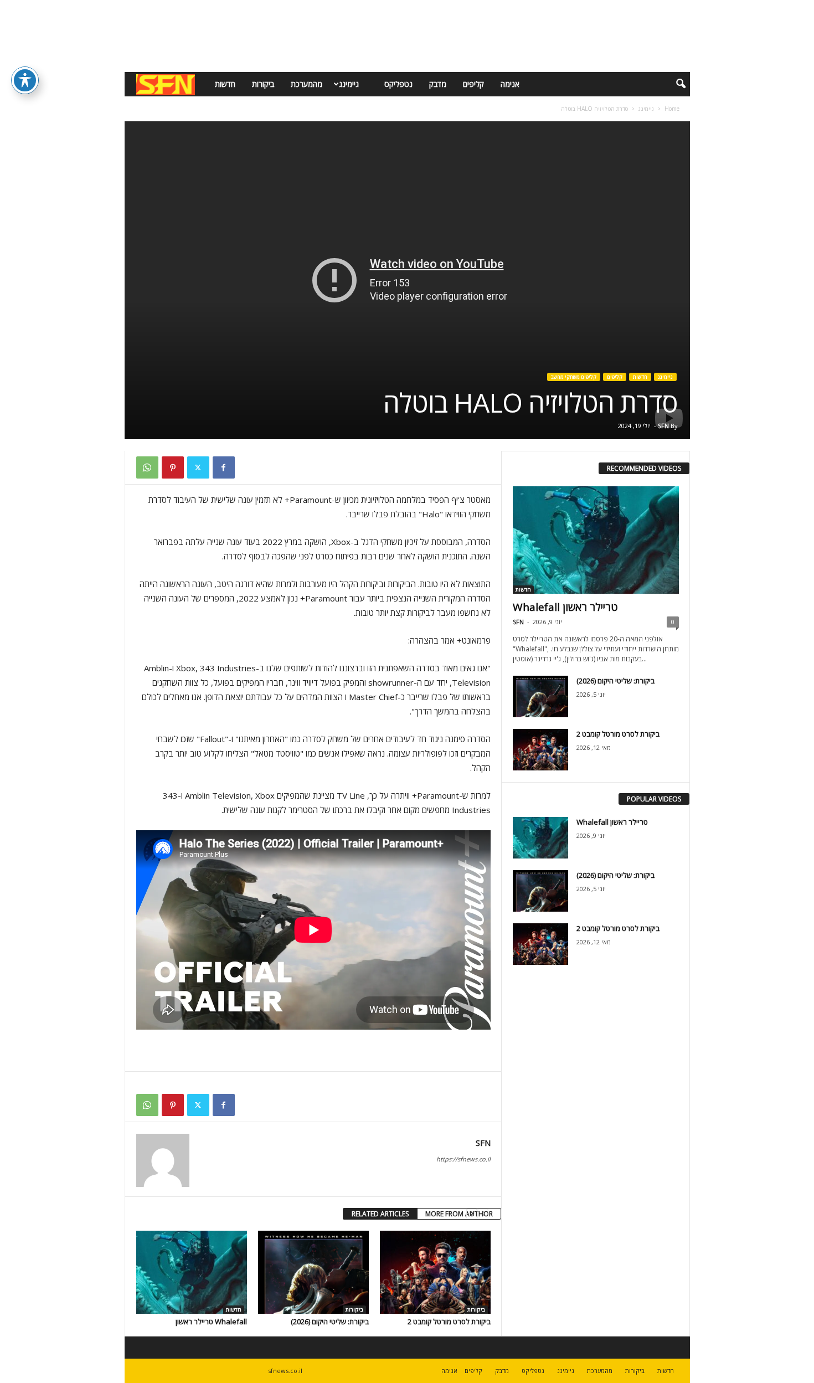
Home (671, 108)
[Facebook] (224, 467)
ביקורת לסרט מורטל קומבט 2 (449, 1322)
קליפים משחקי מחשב (573, 377)
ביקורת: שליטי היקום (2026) (330, 1322)
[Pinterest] (173, 467)
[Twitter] (198, 467)
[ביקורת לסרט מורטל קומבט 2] (435, 1272)
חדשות (225, 84)
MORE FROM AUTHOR (459, 1214)
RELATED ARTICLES (380, 1214)
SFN (663, 425)
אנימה (510, 84)
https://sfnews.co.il (463, 1159)
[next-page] (471, 1214)
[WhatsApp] (147, 467)
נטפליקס (398, 84)
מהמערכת (306, 84)
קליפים (473, 84)
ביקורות (263, 84)
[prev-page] (482, 1214)
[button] (673, 84)
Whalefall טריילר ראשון (211, 1322)
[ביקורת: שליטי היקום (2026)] (313, 1272)
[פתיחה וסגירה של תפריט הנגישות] (25, 80)
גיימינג (349, 84)
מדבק (437, 84)
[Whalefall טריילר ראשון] (191, 1272)
